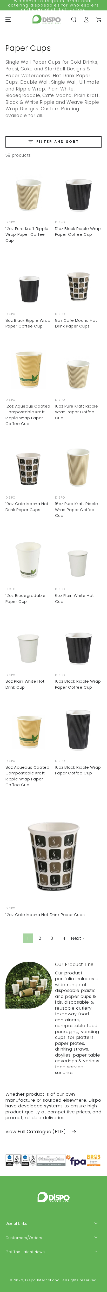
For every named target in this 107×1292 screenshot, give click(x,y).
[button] (73, 19)
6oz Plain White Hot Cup (74, 598)
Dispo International (43, 1280)
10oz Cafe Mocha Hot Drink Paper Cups (27, 506)
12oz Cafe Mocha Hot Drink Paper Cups (45, 914)
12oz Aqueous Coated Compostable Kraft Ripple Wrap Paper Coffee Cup (27, 415)
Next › (77, 938)
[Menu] (8, 19)
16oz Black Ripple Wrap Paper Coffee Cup (78, 770)
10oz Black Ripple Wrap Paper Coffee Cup (78, 684)
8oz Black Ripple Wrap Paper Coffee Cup (28, 323)
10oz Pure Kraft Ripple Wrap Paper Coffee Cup (76, 412)
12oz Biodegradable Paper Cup (25, 598)
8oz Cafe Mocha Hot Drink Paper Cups (76, 323)
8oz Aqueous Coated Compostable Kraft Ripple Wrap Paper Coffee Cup (27, 776)
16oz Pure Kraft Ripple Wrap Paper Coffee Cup (76, 509)
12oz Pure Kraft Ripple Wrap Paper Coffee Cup (27, 234)
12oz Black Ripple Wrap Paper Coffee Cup (78, 231)
